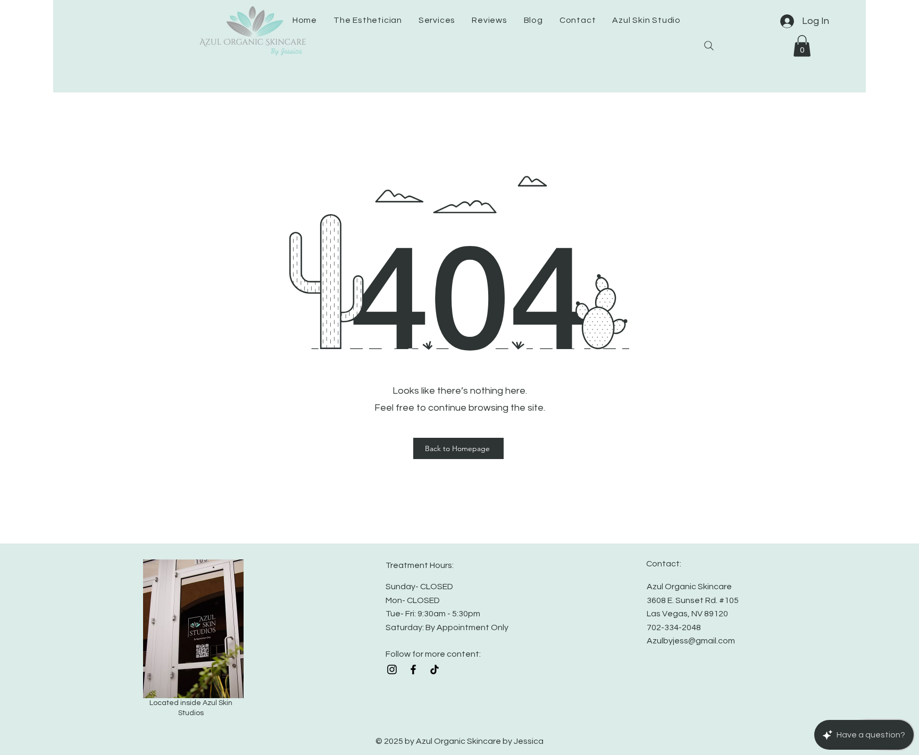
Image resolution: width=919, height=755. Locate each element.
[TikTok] (434, 669)
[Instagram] (392, 669)
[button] (802, 46)
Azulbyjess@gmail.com (691, 641)
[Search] (709, 46)
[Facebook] (413, 669)
